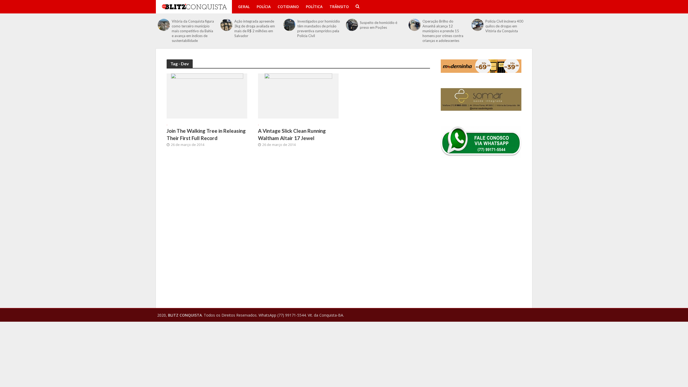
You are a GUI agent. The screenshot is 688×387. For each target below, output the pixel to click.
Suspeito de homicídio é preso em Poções (378, 25)
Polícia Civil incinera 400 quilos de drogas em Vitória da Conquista (504, 26)
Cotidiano (288, 6)
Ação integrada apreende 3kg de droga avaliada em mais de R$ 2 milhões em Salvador (254, 28)
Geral (244, 6)
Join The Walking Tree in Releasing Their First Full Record (206, 134)
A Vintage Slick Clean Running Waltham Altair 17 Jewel (292, 134)
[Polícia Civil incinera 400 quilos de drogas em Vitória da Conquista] (477, 25)
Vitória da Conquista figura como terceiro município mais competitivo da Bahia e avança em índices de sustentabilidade (193, 31)
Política (314, 6)
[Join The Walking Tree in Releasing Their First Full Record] (207, 95)
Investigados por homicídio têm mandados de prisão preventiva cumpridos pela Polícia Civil (318, 28)
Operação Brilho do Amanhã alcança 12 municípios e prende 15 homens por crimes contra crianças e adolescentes (442, 31)
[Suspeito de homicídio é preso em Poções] (352, 25)
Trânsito (339, 6)
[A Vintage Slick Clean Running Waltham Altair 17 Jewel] (298, 95)
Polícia (264, 6)
